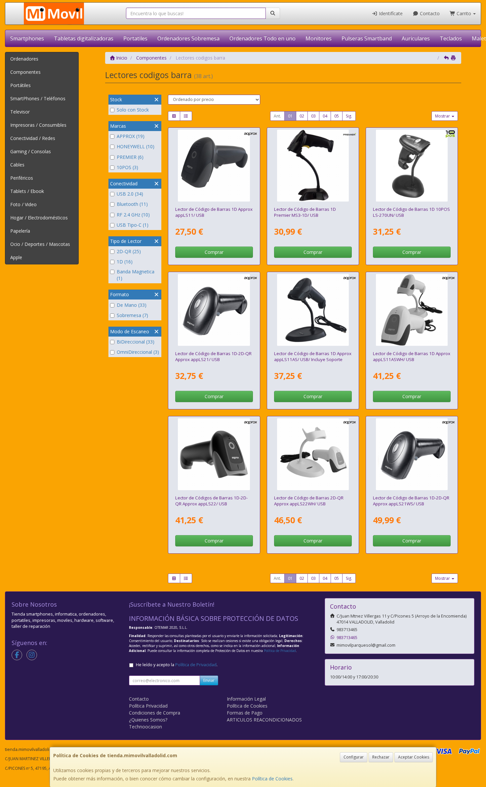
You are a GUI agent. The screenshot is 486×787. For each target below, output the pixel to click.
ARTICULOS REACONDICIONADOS (264, 720)
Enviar (209, 680)
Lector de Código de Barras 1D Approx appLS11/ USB (214, 212)
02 (302, 116)
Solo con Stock (133, 110)
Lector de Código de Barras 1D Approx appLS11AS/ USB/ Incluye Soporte (312, 356)
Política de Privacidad (280, 650)
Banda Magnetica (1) (135, 274)
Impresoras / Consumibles (38, 125)
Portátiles (20, 85)
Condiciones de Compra (154, 713)
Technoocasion (145, 726)
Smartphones (27, 38)
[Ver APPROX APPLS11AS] (313, 310)
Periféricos (21, 178)
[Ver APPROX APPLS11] (214, 166)
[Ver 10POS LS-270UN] (412, 166)
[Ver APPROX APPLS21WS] (412, 454)
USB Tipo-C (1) (132, 225)
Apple (16, 257)
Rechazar (380, 757)
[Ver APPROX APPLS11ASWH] (412, 310)
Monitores (318, 38)
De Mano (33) (131, 305)
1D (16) (125, 261)
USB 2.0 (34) (130, 194)
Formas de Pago (245, 713)
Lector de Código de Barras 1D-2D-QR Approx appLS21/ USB (213, 356)
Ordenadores (24, 59)
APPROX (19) (130, 136)
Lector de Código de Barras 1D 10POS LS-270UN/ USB (411, 212)
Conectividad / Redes (32, 138)
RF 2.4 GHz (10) (133, 214)
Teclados (451, 38)
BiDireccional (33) (135, 342)
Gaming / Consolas (30, 151)
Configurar (354, 757)
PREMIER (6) (130, 157)
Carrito (463, 13)
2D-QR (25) (129, 251)
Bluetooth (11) (132, 204)
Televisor (20, 112)
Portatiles (135, 38)
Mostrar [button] (443, 116)
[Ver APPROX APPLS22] (214, 454)
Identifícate (390, 13)
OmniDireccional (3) (138, 352)
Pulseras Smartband (367, 38)
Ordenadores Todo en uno (262, 38)
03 (313, 116)
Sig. (349, 116)
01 (290, 116)
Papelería (20, 231)
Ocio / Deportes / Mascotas (40, 244)
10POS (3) (127, 167)
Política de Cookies (272, 778)
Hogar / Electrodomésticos (39, 217)
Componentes (25, 72)
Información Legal (246, 699)
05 (336, 116)
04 (325, 116)
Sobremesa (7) (132, 315)
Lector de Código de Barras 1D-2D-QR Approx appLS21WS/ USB (411, 500)
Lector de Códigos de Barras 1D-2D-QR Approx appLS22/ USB (211, 500)
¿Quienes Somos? (148, 720)
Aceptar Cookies (413, 757)
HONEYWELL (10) (135, 146)
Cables (17, 165)
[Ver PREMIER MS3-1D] (313, 166)
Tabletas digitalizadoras (83, 38)
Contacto (429, 13)
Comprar (214, 252)
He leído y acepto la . (177, 665)
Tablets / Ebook (27, 191)
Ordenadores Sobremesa (188, 38)
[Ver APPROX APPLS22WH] (313, 454)
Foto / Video (23, 204)
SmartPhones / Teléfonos (37, 98)
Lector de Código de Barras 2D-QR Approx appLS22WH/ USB (309, 500)
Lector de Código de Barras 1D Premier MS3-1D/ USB (305, 212)
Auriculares (416, 38)
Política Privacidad (148, 706)
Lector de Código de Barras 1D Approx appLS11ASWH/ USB (411, 356)
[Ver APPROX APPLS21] (214, 310)
